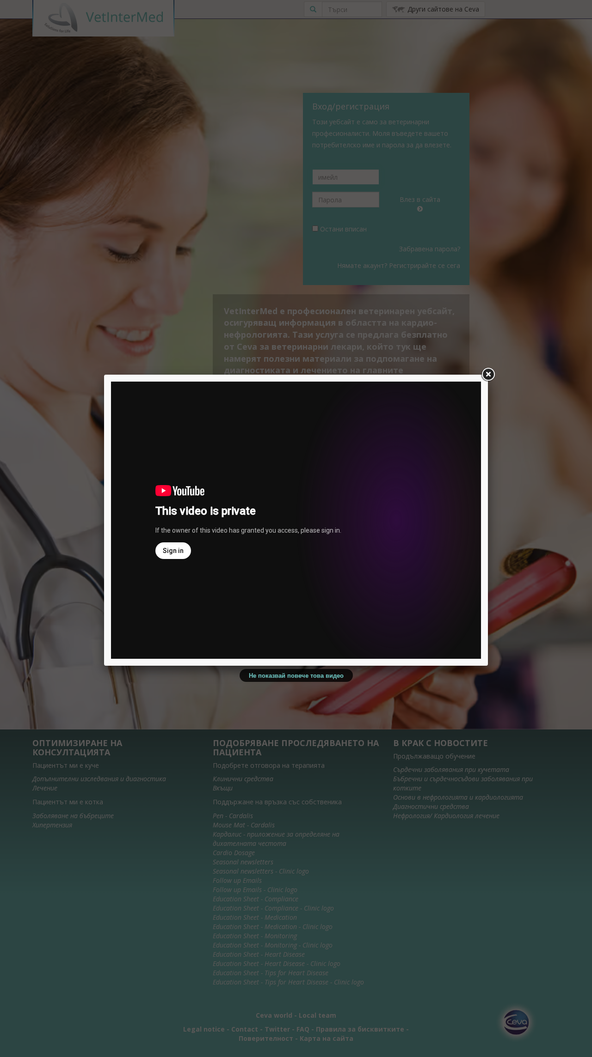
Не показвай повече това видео (296, 675)
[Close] (488, 374)
